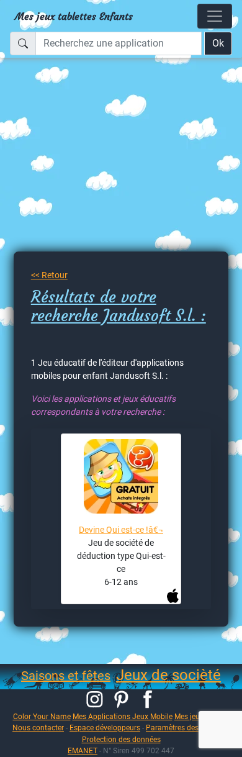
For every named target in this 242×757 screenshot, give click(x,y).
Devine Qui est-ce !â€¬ (121, 530)
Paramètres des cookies (186, 727)
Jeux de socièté (168, 675)
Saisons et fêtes (65, 675)
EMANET (82, 750)
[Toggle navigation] (214, 16)
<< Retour (49, 275)
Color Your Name (42, 716)
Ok (218, 43)
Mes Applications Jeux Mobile (123, 716)
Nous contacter (38, 727)
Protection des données (121, 739)
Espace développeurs (104, 727)
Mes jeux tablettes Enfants (74, 16)
